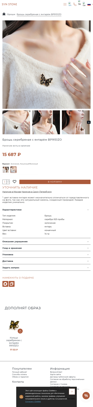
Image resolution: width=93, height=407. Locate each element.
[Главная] (4, 14)
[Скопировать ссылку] (12, 284)
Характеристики (12, 210)
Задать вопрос (10, 268)
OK (72, 391)
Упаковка (7, 254)
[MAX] (5, 284)
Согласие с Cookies (33, 401)
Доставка (7, 261)
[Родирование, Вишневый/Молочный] (5, 169)
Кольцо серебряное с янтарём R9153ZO (14, 342)
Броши (11, 14)
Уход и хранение (12, 248)
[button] (3, 122)
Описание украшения (15, 241)
